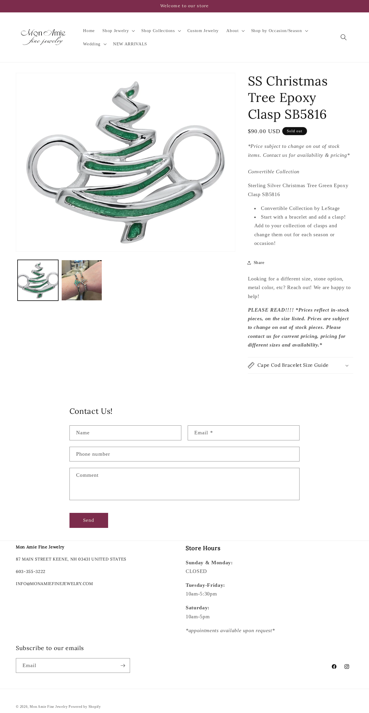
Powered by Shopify (85, 707)
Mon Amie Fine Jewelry (48, 707)
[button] (118, 30)
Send (88, 520)
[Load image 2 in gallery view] (81, 280)
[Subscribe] (123, 665)
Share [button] (259, 262)
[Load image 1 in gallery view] (38, 280)
